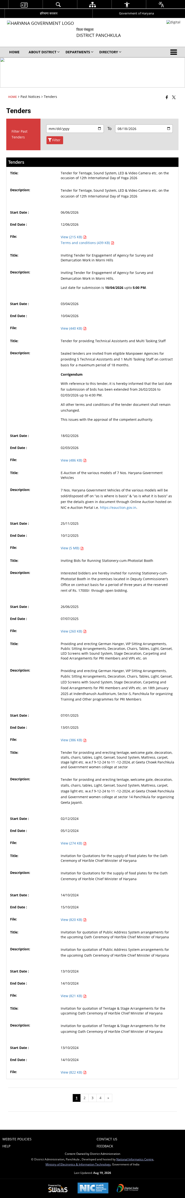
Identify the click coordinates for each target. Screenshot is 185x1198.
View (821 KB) (72, 996)
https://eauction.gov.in (118, 507)
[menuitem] (23, 4)
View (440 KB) (72, 328)
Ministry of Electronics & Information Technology (78, 1164)
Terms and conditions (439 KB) (86, 242)
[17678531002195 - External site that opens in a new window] (173, 22)
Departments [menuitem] (78, 52)
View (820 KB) (72, 919)
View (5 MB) (70, 548)
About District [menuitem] (42, 52)
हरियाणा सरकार (49, 13)
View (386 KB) (72, 740)
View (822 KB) (72, 1072)
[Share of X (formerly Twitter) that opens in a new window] (174, 97)
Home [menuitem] (14, 52)
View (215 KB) (72, 237)
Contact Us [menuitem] (107, 1139)
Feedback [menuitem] (105, 1146)
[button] (174, 52)
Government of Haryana (136, 13)
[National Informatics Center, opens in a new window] (93, 1188)
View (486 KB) (72, 460)
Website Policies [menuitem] (17, 1139)
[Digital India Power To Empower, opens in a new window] (127, 1188)
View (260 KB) (72, 631)
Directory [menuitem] (108, 52)
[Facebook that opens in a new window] (167, 97)
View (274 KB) (72, 843)
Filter (56, 140)
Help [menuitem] (6, 1146)
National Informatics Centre (134, 1159)
